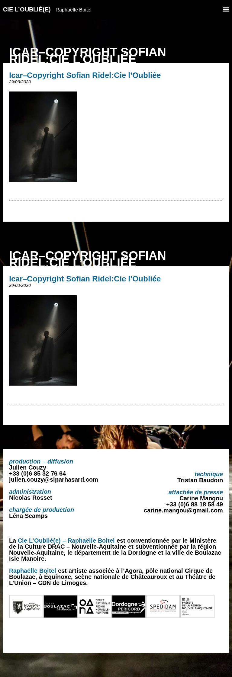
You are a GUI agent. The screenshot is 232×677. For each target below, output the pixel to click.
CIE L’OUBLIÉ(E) (47, 9)
